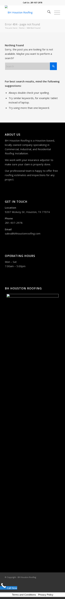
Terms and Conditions (24, 594)
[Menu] (55, 12)
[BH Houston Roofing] (27, 12)
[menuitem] (47, 12)
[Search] (47, 12)
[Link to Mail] (57, 577)
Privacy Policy (45, 594)
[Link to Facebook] (52, 577)
